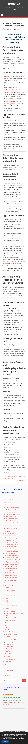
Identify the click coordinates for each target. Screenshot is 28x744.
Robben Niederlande (11, 577)
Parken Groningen (10, 536)
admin (19, 29)
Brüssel (23, 76)
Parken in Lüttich (11, 618)
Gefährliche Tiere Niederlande (14, 560)
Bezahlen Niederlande (11, 542)
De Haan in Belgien (11, 642)
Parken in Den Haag (11, 538)
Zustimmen (5, 741)
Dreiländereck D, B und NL (11, 580)
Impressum (7, 675)
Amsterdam (20, 92)
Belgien (6, 582)
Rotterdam (8, 526)
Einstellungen (8, 737)
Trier (19, 101)
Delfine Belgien (10, 651)
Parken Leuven (10, 596)
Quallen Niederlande (11, 575)
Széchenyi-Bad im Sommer (10, 261)
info (12, 21)
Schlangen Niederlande (12, 564)
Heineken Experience (12, 518)
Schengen (8, 662)
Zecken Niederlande (11, 568)
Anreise (6, 664)
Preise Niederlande (10, 553)
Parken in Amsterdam (12, 507)
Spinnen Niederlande (11, 566)
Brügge (7, 601)
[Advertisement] (13, 720)
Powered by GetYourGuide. (11, 702)
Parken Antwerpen (11, 606)
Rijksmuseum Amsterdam (13, 514)
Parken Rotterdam (11, 528)
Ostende (8, 637)
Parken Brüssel (10, 590)
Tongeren (8, 623)
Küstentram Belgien (12, 634)
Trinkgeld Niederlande (11, 544)
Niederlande (7, 502)
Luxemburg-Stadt (9, 104)
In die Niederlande (10, 90)
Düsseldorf (10, 92)
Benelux (14, 3)
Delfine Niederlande (11, 573)
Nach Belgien (8, 76)
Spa (6, 625)
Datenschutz (7, 673)
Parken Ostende (12, 639)
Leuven (7, 593)
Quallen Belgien (10, 649)
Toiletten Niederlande (11, 557)
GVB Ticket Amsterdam (13, 510)
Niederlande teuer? (10, 540)
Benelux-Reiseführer (10, 500)
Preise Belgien (9, 654)
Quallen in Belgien (19, 480)
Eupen (7, 629)
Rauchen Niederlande (11, 551)
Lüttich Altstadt (10, 611)
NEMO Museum (10, 521)
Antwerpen (8, 603)
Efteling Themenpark (11, 533)
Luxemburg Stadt (10, 659)
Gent (6, 598)
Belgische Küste (9, 632)
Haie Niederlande (10, 571)
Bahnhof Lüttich (11, 620)
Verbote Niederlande (11, 547)
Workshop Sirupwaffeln (13, 523)
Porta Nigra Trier (11, 670)
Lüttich (7, 608)
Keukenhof (8, 531)
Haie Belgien (9, 647)
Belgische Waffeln (10, 585)
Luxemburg (11, 101)
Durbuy (7, 627)
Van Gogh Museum (11, 512)
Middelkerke (9, 644)
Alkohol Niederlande (11, 549)
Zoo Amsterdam (11, 516)
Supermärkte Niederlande (12, 555)
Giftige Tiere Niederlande (12, 562)
